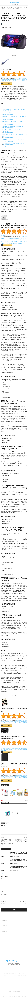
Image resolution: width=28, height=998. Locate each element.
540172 (2, 774)
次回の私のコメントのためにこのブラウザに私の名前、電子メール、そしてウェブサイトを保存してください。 (14, 904)
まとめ (5, 146)
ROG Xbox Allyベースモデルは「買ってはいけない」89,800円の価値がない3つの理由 (18, 854)
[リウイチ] (1, 24)
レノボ (5, 825)
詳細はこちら (14, 240)
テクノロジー (6, 7)
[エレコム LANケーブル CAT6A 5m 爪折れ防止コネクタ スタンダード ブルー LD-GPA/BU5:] (5, 66)
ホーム (2, 7)
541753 (2, 719)
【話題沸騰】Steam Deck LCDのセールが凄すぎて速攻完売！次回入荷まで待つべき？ (18, 868)
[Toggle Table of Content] (2, 107)
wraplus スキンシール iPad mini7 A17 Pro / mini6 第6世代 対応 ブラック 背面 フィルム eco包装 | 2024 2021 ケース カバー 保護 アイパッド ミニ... (14, 765)
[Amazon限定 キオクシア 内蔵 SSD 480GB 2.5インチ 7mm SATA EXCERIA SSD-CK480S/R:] (5, 735)
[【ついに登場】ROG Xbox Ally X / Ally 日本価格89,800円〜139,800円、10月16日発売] (5, 861)
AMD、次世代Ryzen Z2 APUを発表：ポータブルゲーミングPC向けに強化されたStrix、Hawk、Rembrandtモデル (7, 841)
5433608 (2, 77)
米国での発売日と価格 (9, 110)
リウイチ (4, 23)
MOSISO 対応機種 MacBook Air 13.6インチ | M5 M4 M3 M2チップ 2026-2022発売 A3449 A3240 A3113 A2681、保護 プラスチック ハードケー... (14, 225)
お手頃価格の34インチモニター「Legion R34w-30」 (14, 143)
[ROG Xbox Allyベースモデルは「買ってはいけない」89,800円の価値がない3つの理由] (5, 854)
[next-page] (2, 873)
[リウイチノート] (14, 3)
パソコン (10, 7)
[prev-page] (1, 873)
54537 (2, 745)
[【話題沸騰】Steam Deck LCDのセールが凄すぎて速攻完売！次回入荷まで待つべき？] (5, 868)
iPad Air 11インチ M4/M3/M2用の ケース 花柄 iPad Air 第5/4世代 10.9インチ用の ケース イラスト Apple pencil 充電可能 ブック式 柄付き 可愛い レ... (14, 710)
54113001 (3, 235)
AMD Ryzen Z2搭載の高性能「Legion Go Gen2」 (13, 113)
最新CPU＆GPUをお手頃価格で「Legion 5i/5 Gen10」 (14, 126)
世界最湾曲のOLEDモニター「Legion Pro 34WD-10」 (14, 139)
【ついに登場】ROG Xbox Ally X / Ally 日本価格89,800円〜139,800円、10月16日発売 (18, 861)
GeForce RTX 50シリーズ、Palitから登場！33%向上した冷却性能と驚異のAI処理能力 (21, 841)
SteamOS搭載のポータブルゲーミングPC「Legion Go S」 (15, 109)
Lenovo (7, 823)
